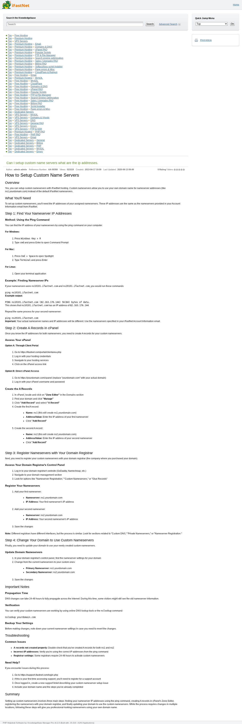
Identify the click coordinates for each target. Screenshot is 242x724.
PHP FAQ (40, 131)
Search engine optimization (49, 58)
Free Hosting (21, 35)
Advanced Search (168, 24)
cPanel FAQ (41, 49)
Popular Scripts (43, 52)
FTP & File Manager (45, 55)
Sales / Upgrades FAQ (46, 61)
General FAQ (37, 123)
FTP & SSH (36, 129)
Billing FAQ (41, 63)
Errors (33, 126)
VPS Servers (21, 41)
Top (10, 35)
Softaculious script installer (49, 66)
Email (38, 44)
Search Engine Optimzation (45, 97)
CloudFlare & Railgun (46, 72)
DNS (32, 120)
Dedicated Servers (24, 112)
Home (236, 4)
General (40, 140)
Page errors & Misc (45, 69)
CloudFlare (36, 83)
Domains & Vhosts (39, 117)
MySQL (39, 78)
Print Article (206, 40)
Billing (39, 143)
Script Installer (38, 106)
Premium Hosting (23, 38)
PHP (38, 146)
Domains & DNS (43, 46)
